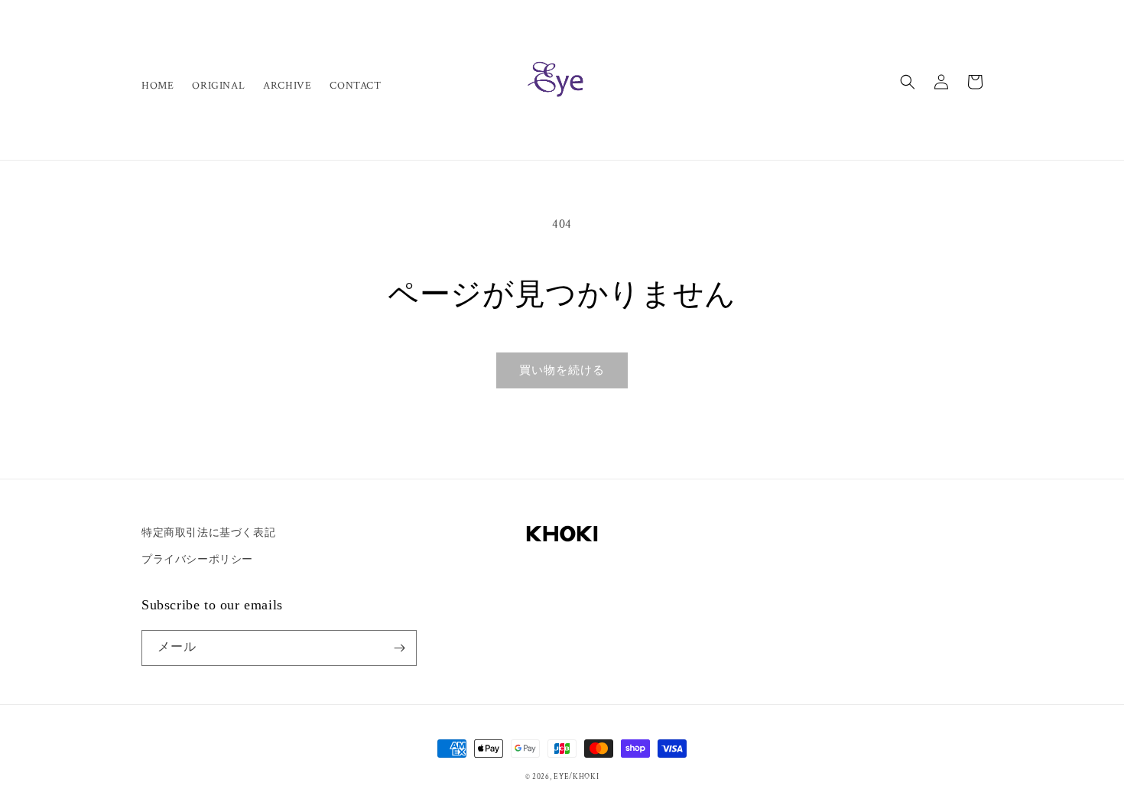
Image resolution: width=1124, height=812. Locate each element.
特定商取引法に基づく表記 (208, 533)
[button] (907, 82)
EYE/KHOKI (576, 777)
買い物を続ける (562, 370)
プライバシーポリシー (197, 560)
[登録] (399, 648)
